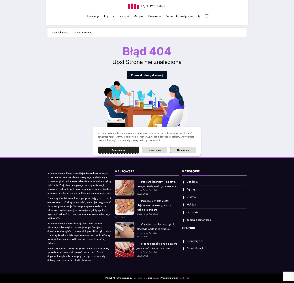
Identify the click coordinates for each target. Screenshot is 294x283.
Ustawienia (155, 150)
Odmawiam (183, 150)
